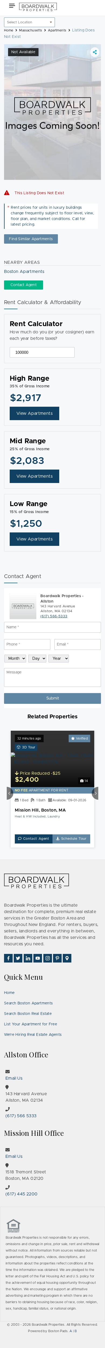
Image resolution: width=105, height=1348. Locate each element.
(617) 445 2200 (21, 1194)
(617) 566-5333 (54, 616)
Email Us (13, 1078)
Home (9, 993)
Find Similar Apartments (31, 239)
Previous (10, 793)
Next (95, 793)
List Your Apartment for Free (30, 1024)
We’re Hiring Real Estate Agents (33, 1035)
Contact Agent (35, 839)
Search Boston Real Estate (28, 1014)
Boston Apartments (24, 271)
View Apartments (34, 413)
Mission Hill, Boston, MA (40, 810)
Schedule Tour (73, 839)
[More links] (94, 52)
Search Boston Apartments (28, 1003)
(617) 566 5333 (21, 1116)
